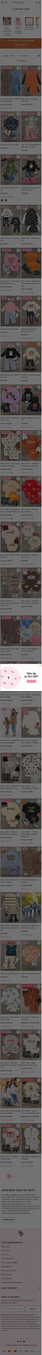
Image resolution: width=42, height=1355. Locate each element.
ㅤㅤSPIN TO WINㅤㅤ (30, 681)
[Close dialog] (40, 665)
